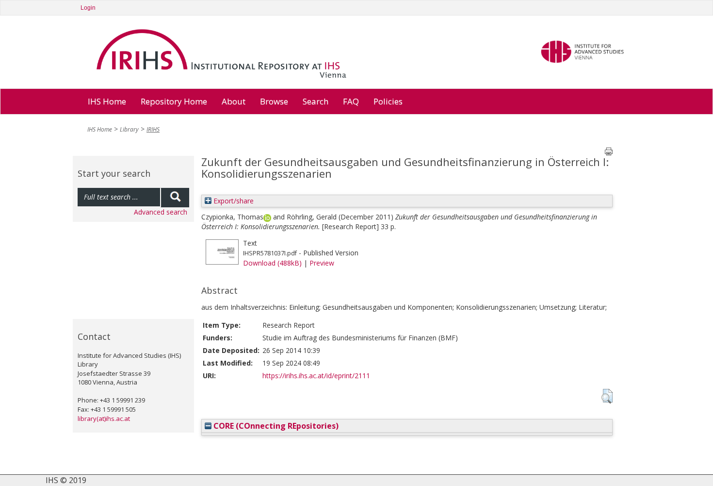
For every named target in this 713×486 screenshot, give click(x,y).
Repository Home (174, 101)
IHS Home (107, 101)
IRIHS (153, 129)
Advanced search (160, 212)
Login (88, 7)
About (233, 101)
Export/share (232, 200)
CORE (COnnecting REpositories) (275, 425)
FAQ (351, 101)
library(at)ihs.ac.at (104, 418)
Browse (274, 101)
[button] (607, 396)
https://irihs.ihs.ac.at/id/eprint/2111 (316, 375)
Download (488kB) (272, 263)
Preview (321, 263)
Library (129, 129)
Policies (388, 101)
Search (315, 101)
